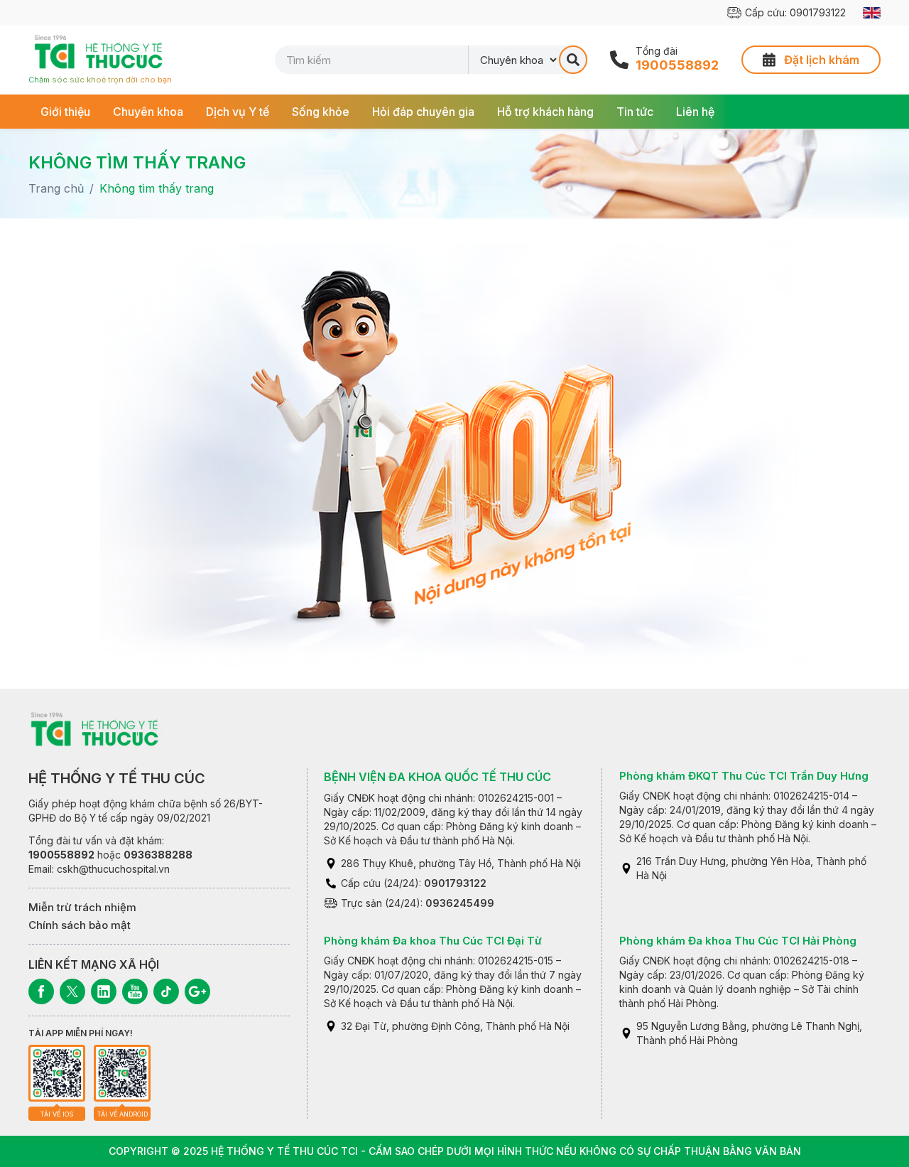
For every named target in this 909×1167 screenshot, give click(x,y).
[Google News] (197, 991)
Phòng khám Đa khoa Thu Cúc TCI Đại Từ (433, 940)
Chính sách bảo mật (79, 925)
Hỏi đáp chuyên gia (423, 111)
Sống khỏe (320, 111)
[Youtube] (135, 991)
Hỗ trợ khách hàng (545, 111)
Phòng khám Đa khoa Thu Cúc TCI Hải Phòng (737, 940)
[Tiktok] (166, 991)
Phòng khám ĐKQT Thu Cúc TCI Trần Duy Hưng (744, 776)
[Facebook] (41, 991)
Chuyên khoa (148, 111)
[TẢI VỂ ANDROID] (122, 1073)
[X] (72, 991)
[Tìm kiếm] (573, 59)
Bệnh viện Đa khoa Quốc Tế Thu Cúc (437, 777)
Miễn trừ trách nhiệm (82, 907)
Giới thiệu (65, 111)
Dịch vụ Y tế (237, 111)
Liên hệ (695, 111)
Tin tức (634, 111)
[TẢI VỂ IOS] (56, 1073)
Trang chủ (56, 188)
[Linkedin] (103, 991)
